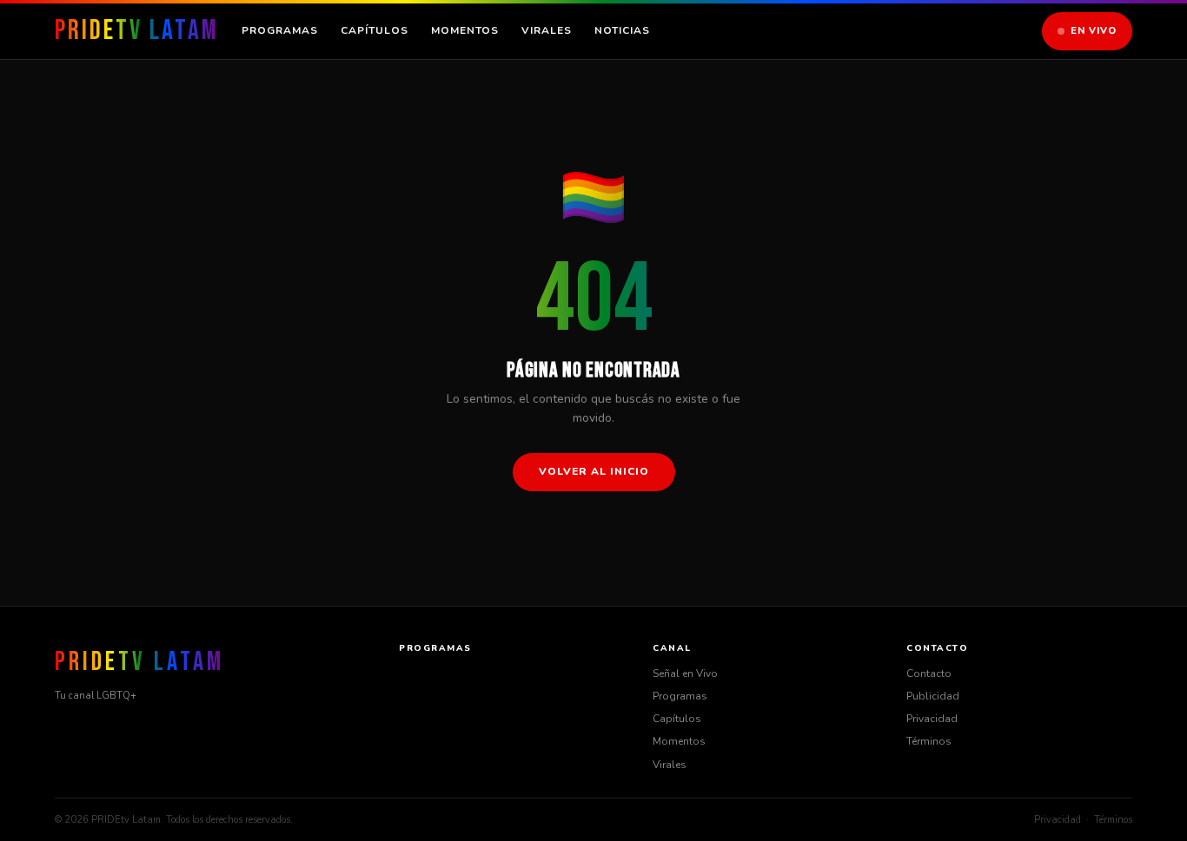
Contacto (929, 673)
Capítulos (374, 30)
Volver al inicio (594, 471)
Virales (546, 30)
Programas (280, 30)
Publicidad (932, 696)
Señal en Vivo (685, 673)
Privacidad (932, 719)
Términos (929, 741)
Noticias (622, 30)
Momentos (465, 30)
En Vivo (1094, 30)
